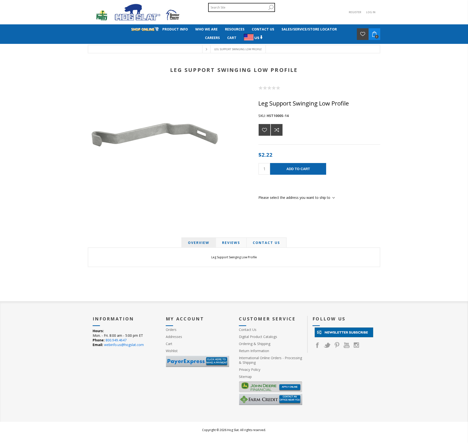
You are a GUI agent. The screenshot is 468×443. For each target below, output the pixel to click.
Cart (169, 343)
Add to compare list (277, 130)
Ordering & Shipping (254, 343)
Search (270, 7)
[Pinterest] (337, 345)
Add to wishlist (264, 130)
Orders (171, 329)
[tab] (198, 242)
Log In (370, 12)
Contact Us (266, 242)
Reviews (231, 242)
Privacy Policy (249, 369)
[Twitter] (327, 345)
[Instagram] (356, 345)
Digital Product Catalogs (258, 336)
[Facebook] (317, 345)
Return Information (254, 350)
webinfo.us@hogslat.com (124, 344)
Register (355, 12)
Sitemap (245, 376)
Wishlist (172, 350)
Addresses (174, 336)
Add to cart (298, 169)
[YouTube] (346, 345)
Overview (198, 242)
